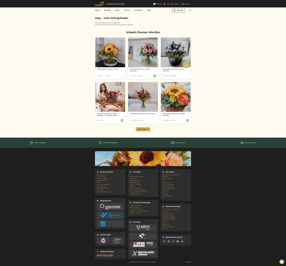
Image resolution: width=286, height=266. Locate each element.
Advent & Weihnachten (168, 226)
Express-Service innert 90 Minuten (138, 192)
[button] (98, 10)
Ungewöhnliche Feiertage (168, 218)
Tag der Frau (165, 220)
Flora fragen (180, 10)
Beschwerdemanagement (103, 188)
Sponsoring (165, 194)
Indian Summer (166, 224)
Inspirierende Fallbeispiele (103, 184)
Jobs (163, 197)
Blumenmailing (133, 178)
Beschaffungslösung (135, 182)
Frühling (164, 222)
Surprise (99, 182)
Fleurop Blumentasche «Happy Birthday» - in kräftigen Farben (107, 114)
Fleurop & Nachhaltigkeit (168, 188)
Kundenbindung (101, 186)
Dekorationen (100, 190)
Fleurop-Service (166, 182)
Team (163, 180)
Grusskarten (133, 186)
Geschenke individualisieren (136, 176)
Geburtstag (165, 211)
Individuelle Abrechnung (136, 205)
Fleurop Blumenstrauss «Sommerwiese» (143, 114)
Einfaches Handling (134, 207)
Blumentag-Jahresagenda (168, 217)
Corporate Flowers (101, 176)
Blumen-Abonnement (135, 180)
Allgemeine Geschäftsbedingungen (171, 175)
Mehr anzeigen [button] (142, 129)
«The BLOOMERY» (166, 195)
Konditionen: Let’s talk (135, 213)
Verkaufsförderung (101, 180)
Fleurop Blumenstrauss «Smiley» (107, 69)
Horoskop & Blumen (167, 213)
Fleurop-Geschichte (167, 186)
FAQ (131, 175)
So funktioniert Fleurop (168, 184)
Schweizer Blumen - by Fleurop (105, 192)
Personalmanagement (102, 178)
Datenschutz (165, 176)
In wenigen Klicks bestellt (136, 209)
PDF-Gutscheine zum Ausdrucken (138, 190)
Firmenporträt (165, 190)
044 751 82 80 (105, 255)
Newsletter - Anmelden (136, 184)
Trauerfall (164, 228)
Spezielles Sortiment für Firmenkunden (139, 211)
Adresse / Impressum (167, 178)
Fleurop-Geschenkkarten (136, 188)
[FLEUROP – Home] (99, 4)
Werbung (164, 192)
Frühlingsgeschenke (102, 175)
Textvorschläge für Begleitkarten (170, 209)
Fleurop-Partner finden (135, 194)
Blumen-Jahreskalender (168, 215)
